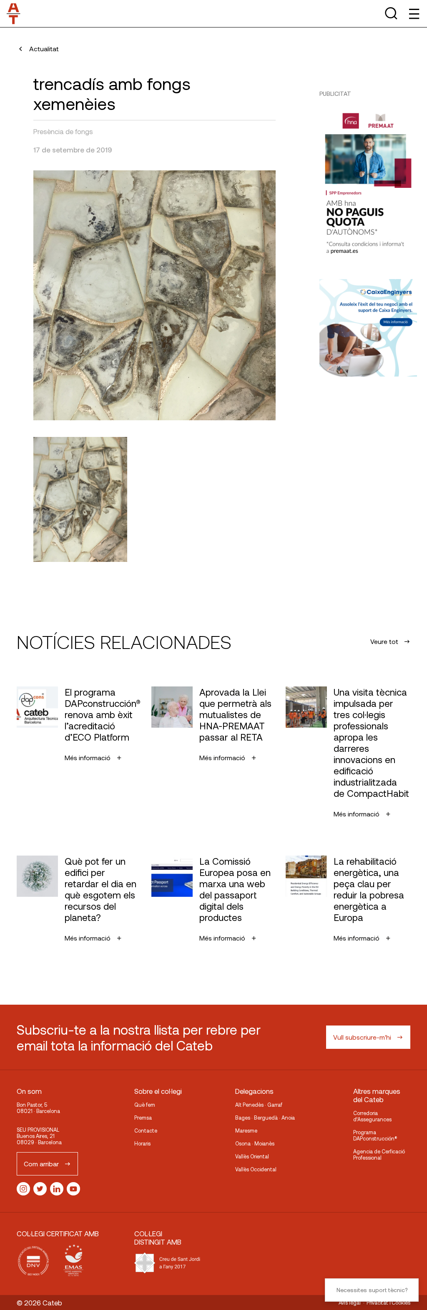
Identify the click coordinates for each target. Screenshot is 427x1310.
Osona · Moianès (254, 1143)
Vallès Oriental (252, 1156)
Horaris (142, 1143)
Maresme (246, 1130)
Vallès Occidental (255, 1169)
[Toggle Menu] (413, 13)
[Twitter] (40, 1188)
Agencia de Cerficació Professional (379, 1154)
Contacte (145, 1130)
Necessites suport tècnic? (372, 1289)
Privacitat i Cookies (388, 1302)
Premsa (143, 1117)
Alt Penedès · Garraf (258, 1105)
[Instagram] (23, 1188)
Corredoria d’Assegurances (372, 1116)
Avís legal (350, 1302)
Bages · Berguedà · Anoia (265, 1117)
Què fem (144, 1105)
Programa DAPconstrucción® (375, 1135)
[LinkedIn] (56, 1188)
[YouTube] (73, 1188)
